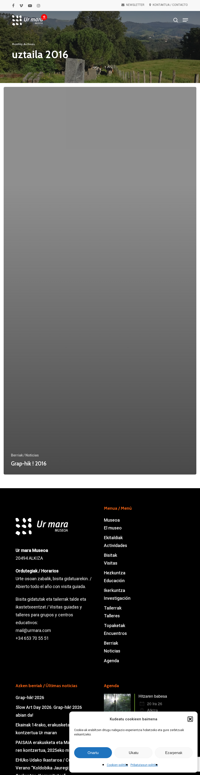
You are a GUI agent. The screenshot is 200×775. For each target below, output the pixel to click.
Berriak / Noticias (25, 455)
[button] (190, 719)
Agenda (111, 660)
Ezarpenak (173, 753)
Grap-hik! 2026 (30, 697)
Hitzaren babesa (153, 696)
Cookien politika (117, 765)
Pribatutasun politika (144, 765)
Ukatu (133, 753)
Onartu (93, 753)
